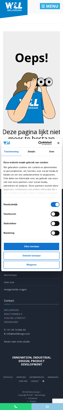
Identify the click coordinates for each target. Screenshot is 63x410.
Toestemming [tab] (11, 151)
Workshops (10, 275)
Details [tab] (31, 151)
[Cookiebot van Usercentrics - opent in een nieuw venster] (39, 143)
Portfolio (8, 377)
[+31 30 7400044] (15, 406)
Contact (35, 381)
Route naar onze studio (17, 341)
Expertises (21, 377)
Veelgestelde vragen (15, 289)
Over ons (9, 282)
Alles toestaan (31, 246)
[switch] (52, 214)
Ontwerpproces (36, 377)
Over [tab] (51, 151)
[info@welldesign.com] (47, 406)
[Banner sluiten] (58, 143)
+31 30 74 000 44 (16, 329)
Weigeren (31, 264)
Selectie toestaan (31, 255)
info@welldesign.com (18, 333)
